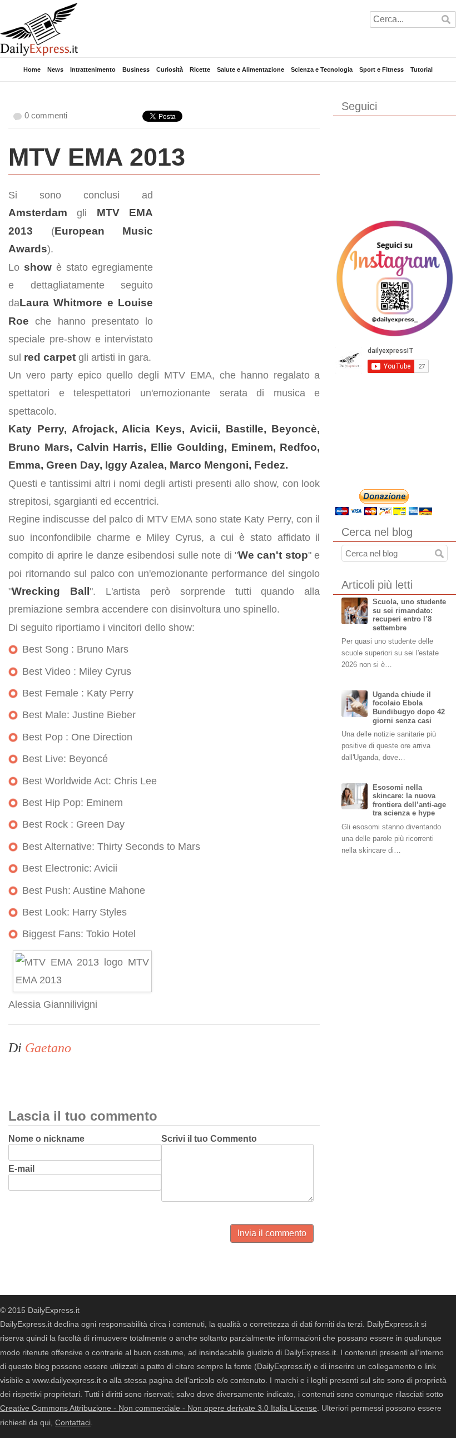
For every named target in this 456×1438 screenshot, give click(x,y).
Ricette (200, 69)
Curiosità (169, 69)
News (55, 69)
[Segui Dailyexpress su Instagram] (394, 278)
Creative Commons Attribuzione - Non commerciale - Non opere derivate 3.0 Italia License (158, 1408)
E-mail (21, 1168)
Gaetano (48, 1047)
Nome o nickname (46, 1138)
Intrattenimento (93, 69)
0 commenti (45, 115)
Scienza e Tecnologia (322, 69)
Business (136, 69)
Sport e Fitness (381, 69)
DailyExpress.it (39, 29)
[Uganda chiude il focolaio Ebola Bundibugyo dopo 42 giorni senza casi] (354, 703)
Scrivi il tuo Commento (209, 1138)
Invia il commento (271, 1233)
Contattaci (73, 1422)
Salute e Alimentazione (250, 69)
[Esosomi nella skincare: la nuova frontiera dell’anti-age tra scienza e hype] (354, 796)
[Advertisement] (236, 255)
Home (32, 69)
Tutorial (421, 69)
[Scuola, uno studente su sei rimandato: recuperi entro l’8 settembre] (354, 611)
